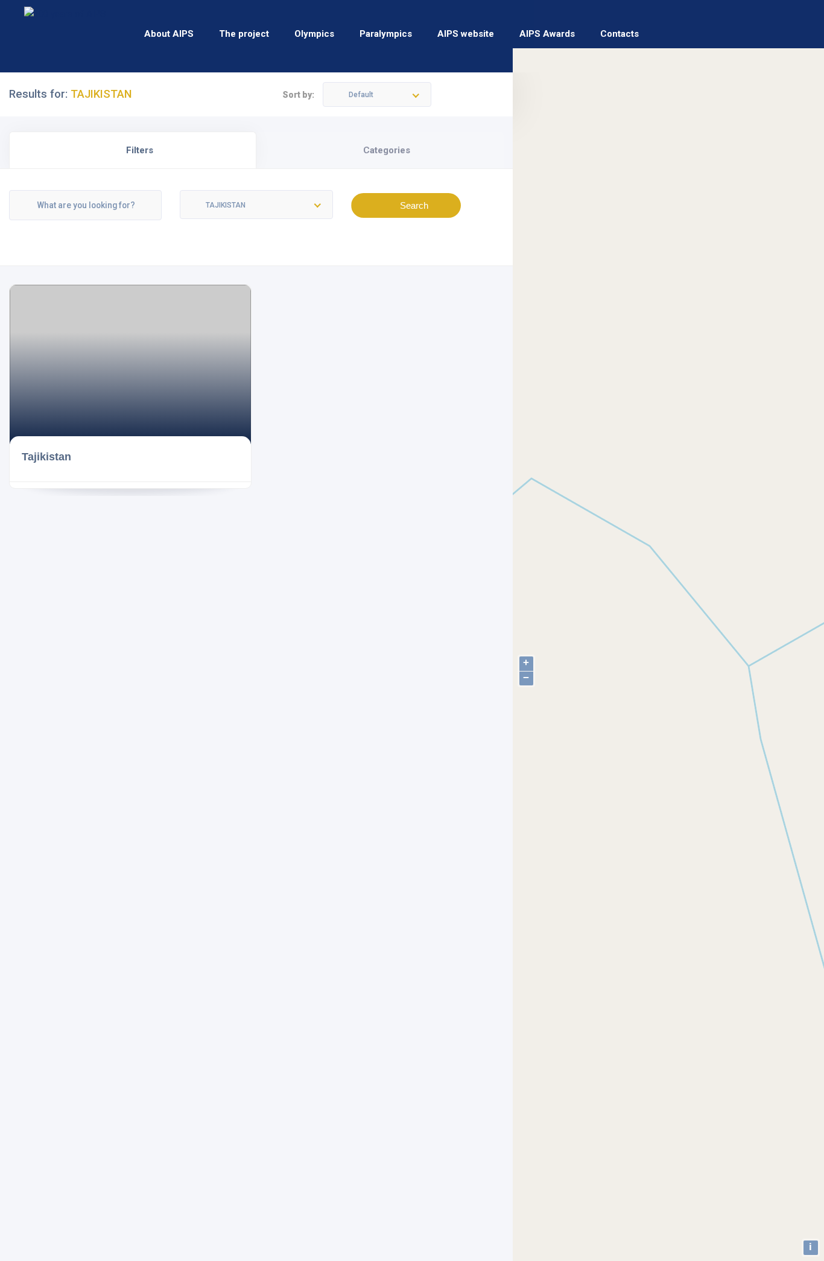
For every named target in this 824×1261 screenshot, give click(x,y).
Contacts (619, 33)
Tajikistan (46, 456)
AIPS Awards (547, 33)
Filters (139, 150)
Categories (386, 150)
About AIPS (169, 33)
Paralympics (386, 33)
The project (244, 33)
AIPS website (465, 33)
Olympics (314, 33)
